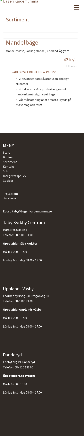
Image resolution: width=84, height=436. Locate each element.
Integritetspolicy (14, 176)
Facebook (9, 198)
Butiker (8, 157)
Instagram (10, 194)
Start (6, 152)
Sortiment (10, 162)
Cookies (8, 180)
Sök (5, 171)
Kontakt (8, 166)
